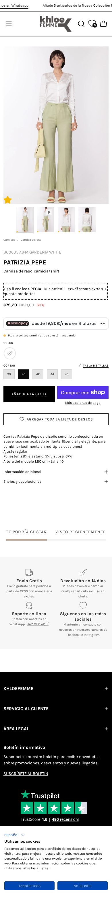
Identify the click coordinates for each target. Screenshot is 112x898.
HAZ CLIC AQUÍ (38, 624)
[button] (14, 834)
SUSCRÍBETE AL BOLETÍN (25, 773)
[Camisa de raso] (25, 220)
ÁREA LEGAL (16, 728)
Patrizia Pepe (24, 262)
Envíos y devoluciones (22, 481)
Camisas (9, 239)
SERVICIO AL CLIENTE (26, 708)
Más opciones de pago (83, 403)
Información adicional (22, 472)
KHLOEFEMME (18, 688)
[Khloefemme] (56, 24)
